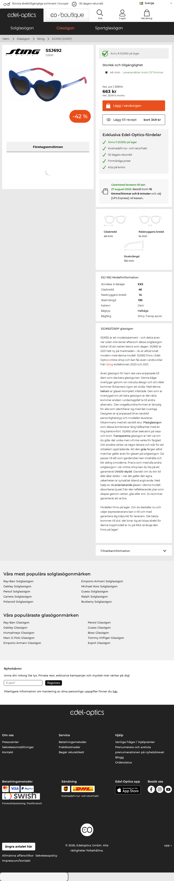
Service (64, 735)
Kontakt (7, 752)
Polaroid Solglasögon (18, 601)
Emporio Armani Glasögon (22, 643)
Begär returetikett (71, 752)
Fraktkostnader (69, 747)
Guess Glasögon (99, 627)
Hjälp (119, 735)
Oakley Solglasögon (17, 586)
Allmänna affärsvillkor (18, 855)
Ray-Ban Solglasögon (18, 581)
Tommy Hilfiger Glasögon (106, 637)
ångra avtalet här (18, 846)
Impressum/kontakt (16, 860)
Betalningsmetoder (72, 742)
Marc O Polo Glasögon (19, 637)
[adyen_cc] (5, 789)
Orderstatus (123, 762)
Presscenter (10, 742)
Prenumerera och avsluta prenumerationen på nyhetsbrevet (139, 749)
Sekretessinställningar (18, 747)
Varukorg (146, 18)
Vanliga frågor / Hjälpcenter (135, 742)
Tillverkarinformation (115, 550)
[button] (22, 15)
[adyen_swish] (21, 796)
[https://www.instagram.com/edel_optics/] (159, 790)
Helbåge (143, 310)
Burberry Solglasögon (96, 601)
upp (167, 845)
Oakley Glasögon (15, 627)
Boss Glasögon (98, 632)
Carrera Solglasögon (17, 596)
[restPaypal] (27, 789)
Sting (41, 38)
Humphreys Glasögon (18, 632)
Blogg (119, 757)
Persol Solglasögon (16, 591)
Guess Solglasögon (94, 591)
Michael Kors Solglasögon (99, 586)
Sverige (149, 3)
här (115, 691)
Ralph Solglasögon (94, 596)
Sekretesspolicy (46, 855)
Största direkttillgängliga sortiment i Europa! (40, 3)
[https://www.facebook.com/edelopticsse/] (151, 790)
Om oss (8, 735)
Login (122, 18)
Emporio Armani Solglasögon (102, 581)
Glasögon (23, 38)
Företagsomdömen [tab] (48, 147)
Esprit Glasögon (99, 643)
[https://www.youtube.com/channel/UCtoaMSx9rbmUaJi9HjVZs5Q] (168, 790)
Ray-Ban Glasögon (16, 622)
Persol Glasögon (99, 622)
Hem (6, 38)
